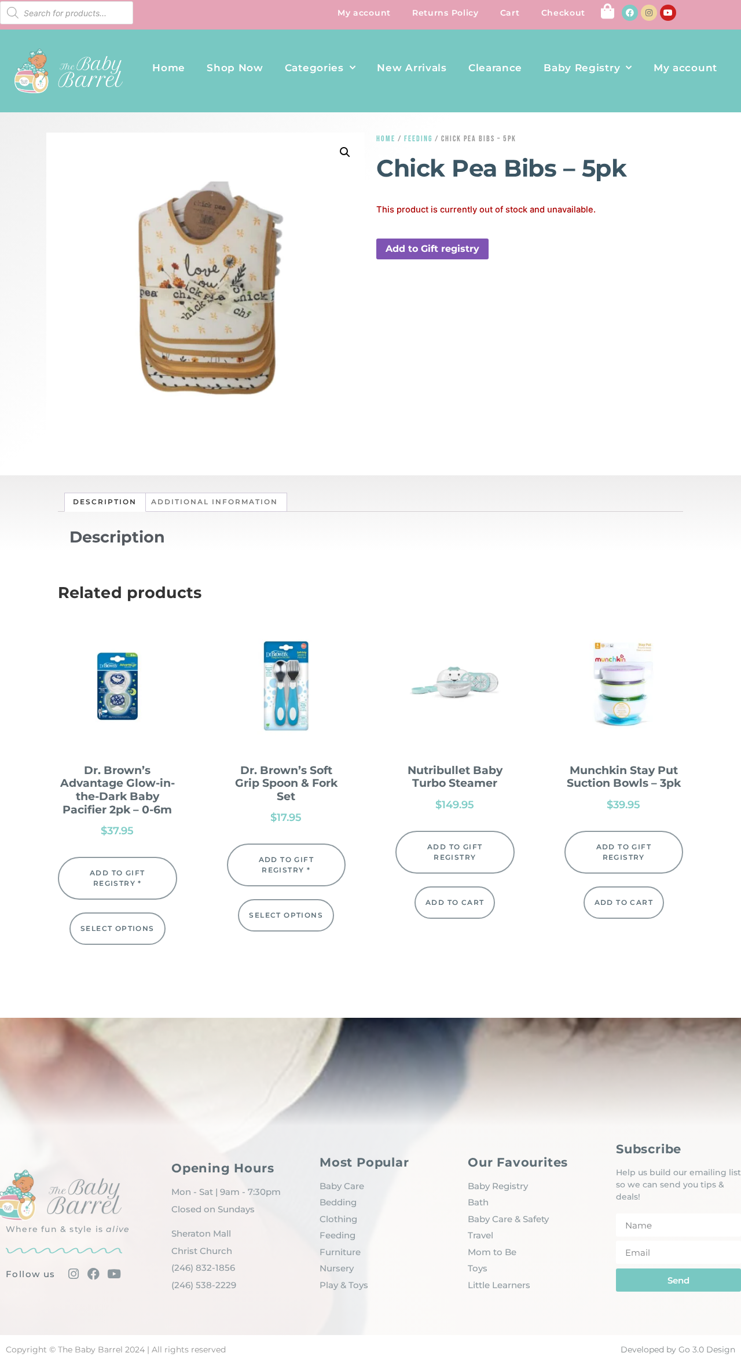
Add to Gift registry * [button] (117, 878)
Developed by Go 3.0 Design (678, 1349)
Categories (314, 68)
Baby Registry (582, 68)
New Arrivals (411, 68)
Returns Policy (445, 13)
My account (364, 13)
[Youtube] (668, 13)
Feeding (418, 139)
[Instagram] (649, 13)
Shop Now (235, 68)
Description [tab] (105, 501)
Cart (510, 13)
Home (168, 68)
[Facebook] (630, 13)
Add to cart (454, 902)
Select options (117, 928)
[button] (345, 152)
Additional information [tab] (214, 501)
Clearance (495, 68)
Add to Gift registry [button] (432, 248)
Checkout (563, 13)
